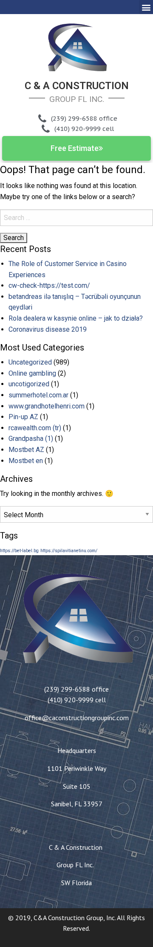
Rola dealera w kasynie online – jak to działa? (75, 318)
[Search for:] (76, 217)
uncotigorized (28, 384)
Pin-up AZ (23, 417)
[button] (146, 7)
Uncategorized (30, 362)
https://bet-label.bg (19, 550)
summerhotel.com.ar (38, 395)
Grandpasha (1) (30, 438)
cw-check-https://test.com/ (49, 285)
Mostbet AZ (26, 450)
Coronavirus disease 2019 (47, 329)
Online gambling (32, 373)
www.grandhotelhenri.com (46, 406)
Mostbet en (25, 461)
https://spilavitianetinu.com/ (68, 550)
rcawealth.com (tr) (34, 428)
